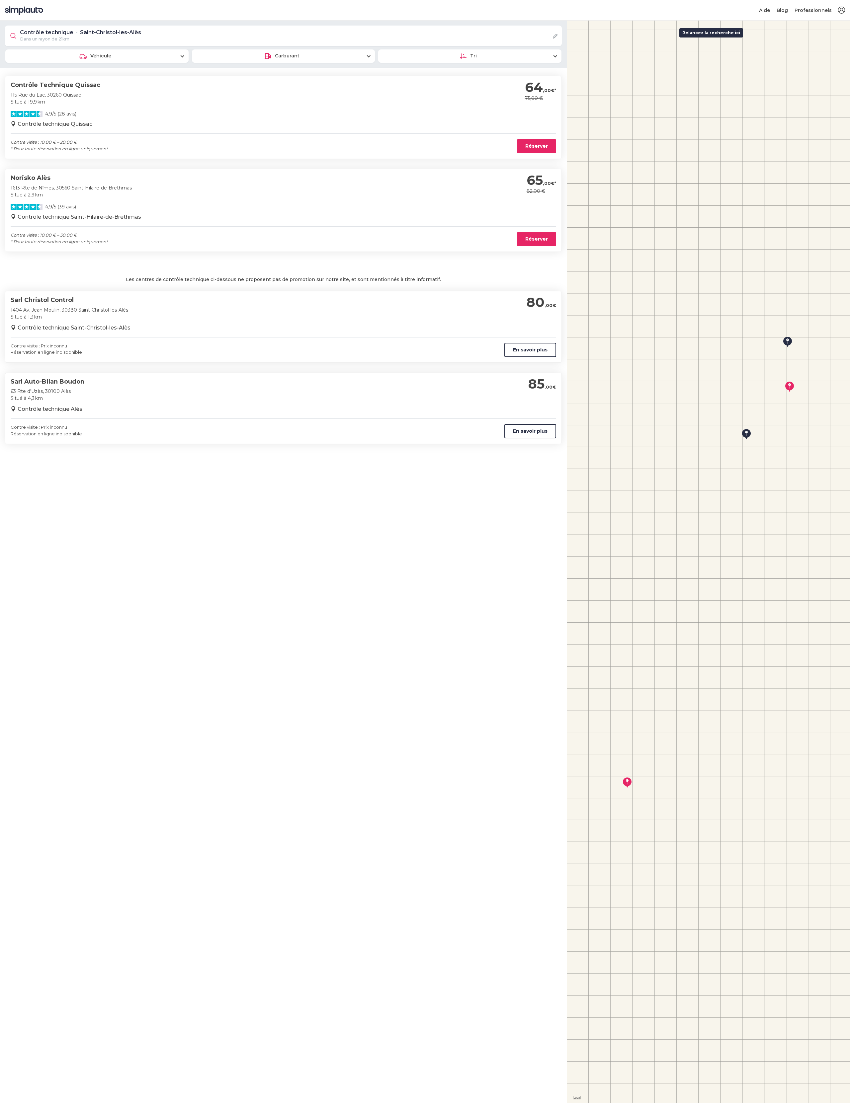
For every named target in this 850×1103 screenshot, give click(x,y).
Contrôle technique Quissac (55, 124)
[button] (841, 10)
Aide (764, 10)
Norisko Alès (30, 178)
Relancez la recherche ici (711, 32)
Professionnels (813, 10)
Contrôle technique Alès (50, 409)
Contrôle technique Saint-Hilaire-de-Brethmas (79, 217)
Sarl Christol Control (42, 300)
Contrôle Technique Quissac (55, 85)
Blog (782, 10)
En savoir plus (530, 350)
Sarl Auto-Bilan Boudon (47, 381)
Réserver (536, 146)
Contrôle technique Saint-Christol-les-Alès (74, 328)
